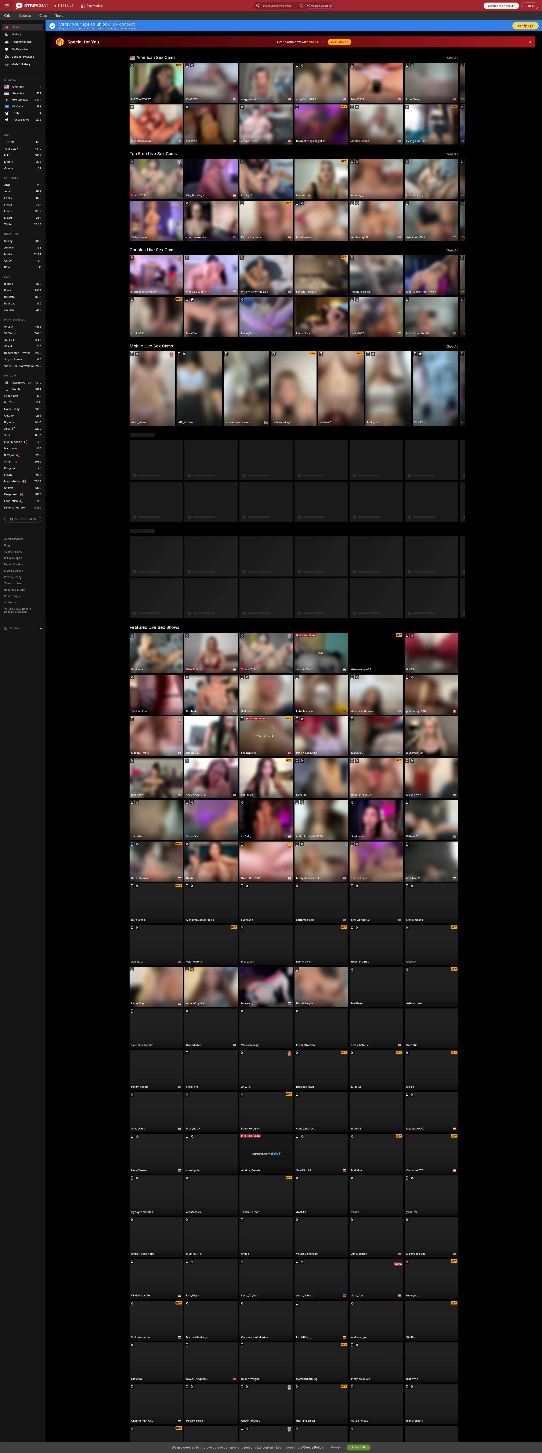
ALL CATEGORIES (25, 519)
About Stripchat (13, 539)
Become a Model (14, 589)
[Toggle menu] (7, 5)
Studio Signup (13, 596)
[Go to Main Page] (32, 5)
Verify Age (525, 26)
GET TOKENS (339, 41)
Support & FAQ (13, 551)
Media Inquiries (13, 570)
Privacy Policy (13, 577)
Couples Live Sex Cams (153, 249)
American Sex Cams (156, 57)
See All (452, 58)
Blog (7, 545)
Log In (530, 5)
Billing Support (13, 558)
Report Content (13, 564)
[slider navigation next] (454, 103)
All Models (10, 602)
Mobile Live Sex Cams (151, 346)
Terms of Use (12, 583)
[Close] (530, 42)
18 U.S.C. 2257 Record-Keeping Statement (18, 610)
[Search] (301, 6)
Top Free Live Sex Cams (153, 153)
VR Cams (138, 531)
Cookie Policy (313, 1447)
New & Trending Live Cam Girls (159, 435)
